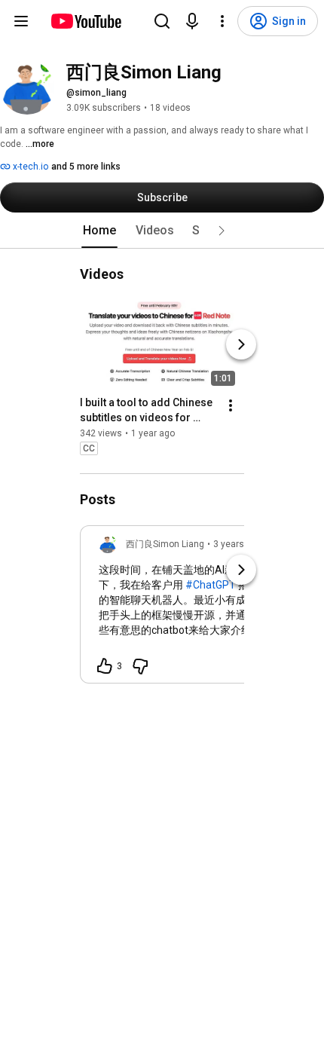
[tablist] (162, 231)
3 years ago (237, 544)
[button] (221, 231)
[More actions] (230, 405)
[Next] (241, 344)
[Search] (162, 21)
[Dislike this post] (140, 666)
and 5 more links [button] (86, 166)
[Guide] (21, 21)
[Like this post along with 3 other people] (105, 666)
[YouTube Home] (85, 21)
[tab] (99, 231)
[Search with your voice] (192, 21)
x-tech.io (29, 166)
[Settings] (222, 21)
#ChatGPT (210, 585)
